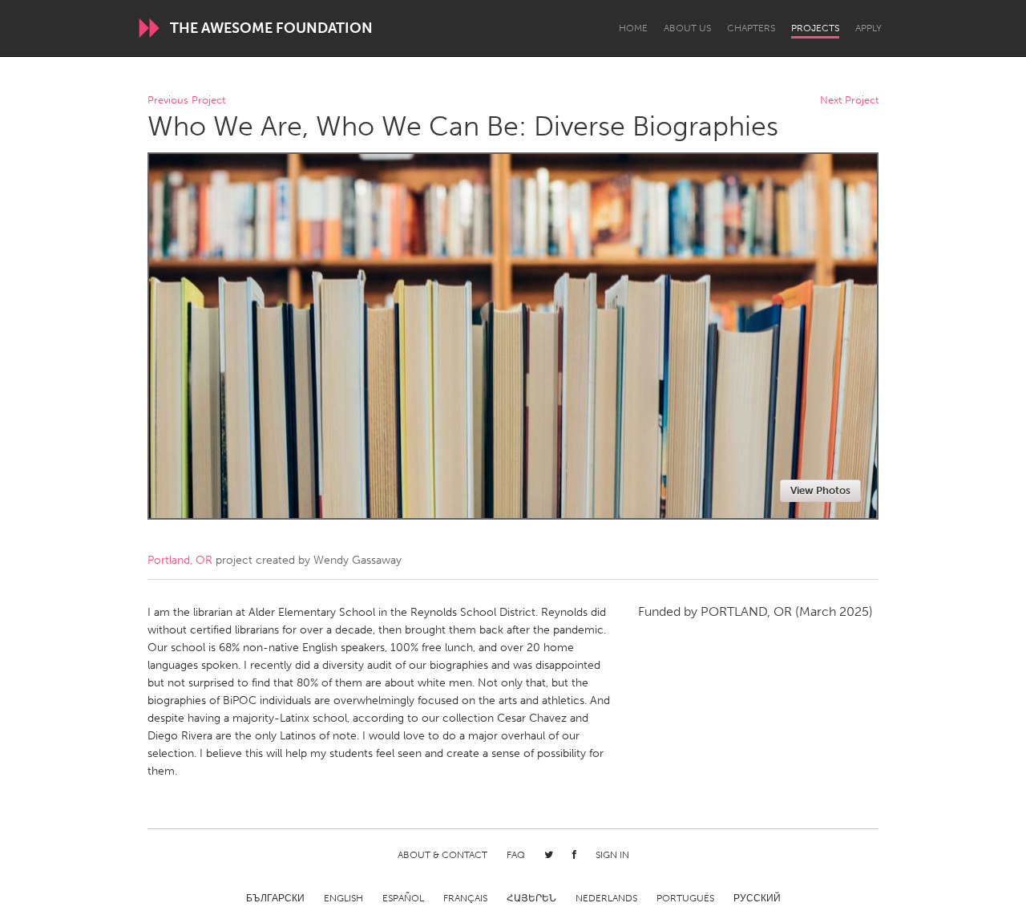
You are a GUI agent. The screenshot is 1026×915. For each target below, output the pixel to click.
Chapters (751, 28)
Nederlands (606, 898)
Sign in (612, 854)
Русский (757, 898)
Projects (815, 28)
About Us (687, 28)
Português (685, 898)
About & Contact (442, 854)
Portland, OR (179, 560)
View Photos (820, 490)
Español (403, 898)
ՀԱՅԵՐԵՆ (531, 898)
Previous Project (186, 100)
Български (275, 898)
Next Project (849, 100)
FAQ (516, 854)
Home (633, 28)
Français (465, 898)
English (343, 898)
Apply (868, 28)
